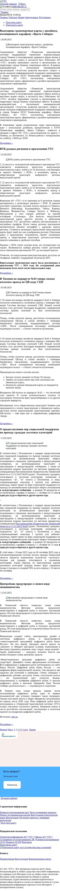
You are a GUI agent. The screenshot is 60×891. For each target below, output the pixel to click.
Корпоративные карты (40, 859)
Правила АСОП (13, 842)
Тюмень (4, 12)
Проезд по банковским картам (15, 815)
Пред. (10, 729)
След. (25, 729)
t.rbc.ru (14, 717)
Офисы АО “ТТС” (44, 837)
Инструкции (12, 817)
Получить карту (14, 22)
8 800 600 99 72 (19, 6)
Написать (12, 785)
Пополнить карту (14, 25)
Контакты (27, 842)
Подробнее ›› (6, 143)
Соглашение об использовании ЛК (17, 839)
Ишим (21, 17)
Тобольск (13, 17)
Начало (3, 729)
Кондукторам (21, 859)
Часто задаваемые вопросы (43, 812)
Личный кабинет (8, 4)
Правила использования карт (14, 812)
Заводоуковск (31, 17)
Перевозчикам (7, 859)
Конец (32, 729)
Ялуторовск (45, 17)
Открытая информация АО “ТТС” (17, 837)
